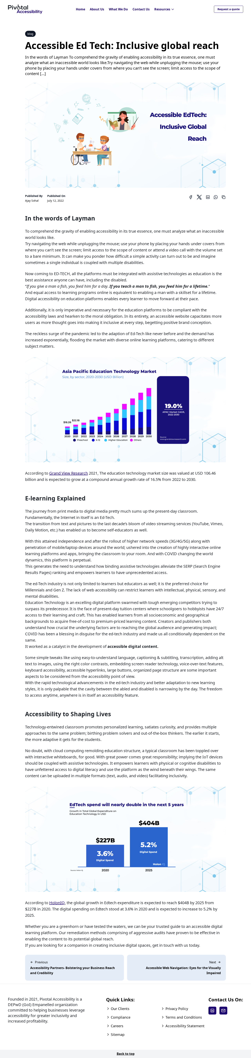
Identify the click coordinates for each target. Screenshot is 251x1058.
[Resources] (172, 9)
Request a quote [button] (228, 9)
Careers (117, 1026)
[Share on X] (199, 197)
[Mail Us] (223, 1010)
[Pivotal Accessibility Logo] (25, 9)
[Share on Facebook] (190, 197)
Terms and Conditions (184, 1017)
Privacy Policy (177, 1008)
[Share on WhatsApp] (215, 197)
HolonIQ (57, 902)
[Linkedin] (212, 1010)
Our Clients (120, 1008)
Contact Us (141, 9)
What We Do (118, 9)
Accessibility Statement (185, 1026)
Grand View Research (68, 473)
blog (30, 34)
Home (80, 9)
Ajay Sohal (32, 200)
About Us (97, 9)
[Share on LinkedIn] (208, 197)
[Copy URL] (223, 197)
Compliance (120, 1017)
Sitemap (118, 1034)
